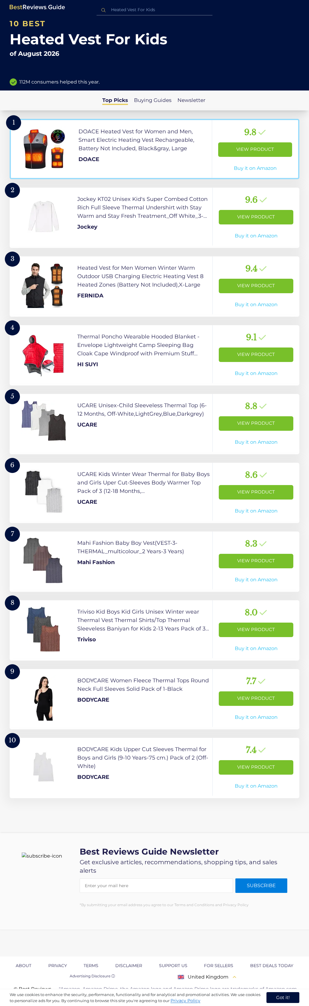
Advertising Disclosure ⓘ (92, 976)
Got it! (283, 997)
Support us (173, 965)
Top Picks (115, 100)
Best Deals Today (271, 965)
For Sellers (218, 965)
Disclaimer (128, 965)
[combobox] (154, 9)
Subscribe (261, 885)
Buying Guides (152, 100)
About (23, 965)
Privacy (57, 965)
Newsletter (191, 100)
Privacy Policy (185, 1000)
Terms (91, 965)
